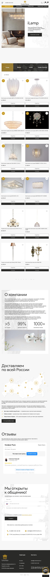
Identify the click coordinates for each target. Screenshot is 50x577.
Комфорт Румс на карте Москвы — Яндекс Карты (25, 472)
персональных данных (27, 515)
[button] (45, 570)
